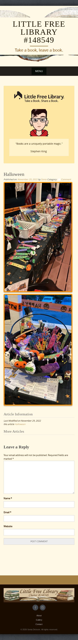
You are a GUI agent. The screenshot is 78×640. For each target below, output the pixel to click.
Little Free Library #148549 (39, 32)
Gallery (39, 620)
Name (8, 498)
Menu (39, 71)
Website (8, 526)
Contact (39, 624)
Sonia (44, 179)
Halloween (20, 424)
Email (7, 512)
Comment (66, 179)
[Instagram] (43, 607)
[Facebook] (35, 607)
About (39, 615)
